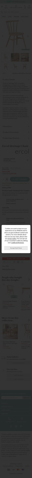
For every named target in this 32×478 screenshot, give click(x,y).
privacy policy (12, 239)
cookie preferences (17, 243)
